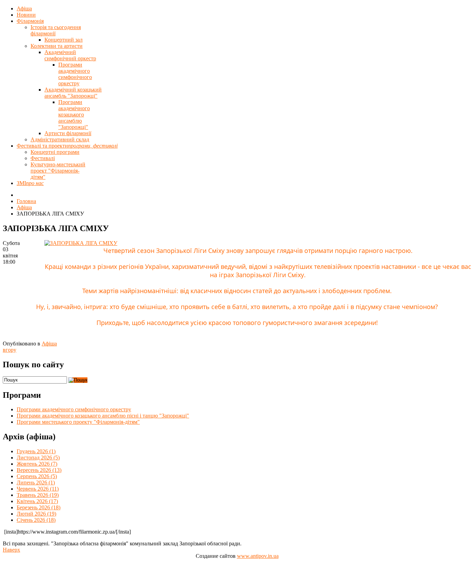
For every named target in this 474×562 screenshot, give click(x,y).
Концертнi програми (55, 152)
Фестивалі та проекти (67, 146)
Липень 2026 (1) (36, 482)
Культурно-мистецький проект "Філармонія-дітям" (58, 170)
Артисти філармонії (67, 133)
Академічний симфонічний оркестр (70, 55)
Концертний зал (63, 40)
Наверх (11, 550)
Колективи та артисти (57, 46)
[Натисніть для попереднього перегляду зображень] (80, 243)
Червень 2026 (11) (38, 489)
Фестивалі (43, 158)
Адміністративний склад (60, 139)
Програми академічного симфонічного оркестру (75, 74)
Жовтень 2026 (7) (37, 464)
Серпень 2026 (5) (37, 476)
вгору (9, 350)
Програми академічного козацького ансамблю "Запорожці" (74, 114)
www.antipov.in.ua (258, 556)
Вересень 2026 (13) (39, 470)
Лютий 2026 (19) (36, 514)
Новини (26, 15)
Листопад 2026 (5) (38, 457)
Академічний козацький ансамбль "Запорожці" (73, 93)
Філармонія (30, 21)
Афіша (24, 8)
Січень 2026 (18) (36, 520)
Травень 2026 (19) (38, 495)
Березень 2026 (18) (38, 507)
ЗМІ (30, 183)
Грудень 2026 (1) (36, 451)
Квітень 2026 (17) (37, 501)
